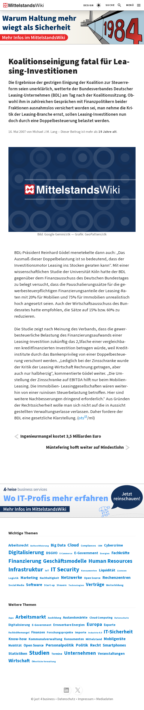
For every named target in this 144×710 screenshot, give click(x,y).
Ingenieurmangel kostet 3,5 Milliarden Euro (60, 436)
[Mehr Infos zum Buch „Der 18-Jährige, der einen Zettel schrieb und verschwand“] (72, 27)
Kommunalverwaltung (45, 639)
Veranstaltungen (111, 653)
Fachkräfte (120, 553)
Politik (82, 645)
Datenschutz (121, 618)
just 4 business (44, 699)
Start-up (49, 585)
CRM (100, 545)
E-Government (86, 553)
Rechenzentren (116, 578)
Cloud (73, 545)
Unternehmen (80, 653)
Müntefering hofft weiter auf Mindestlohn (85, 447)
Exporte (110, 625)
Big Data (58, 545)
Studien (39, 653)
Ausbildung (54, 618)
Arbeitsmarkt (31, 617)
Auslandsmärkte (75, 617)
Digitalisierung (26, 552)
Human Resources (110, 561)
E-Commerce (65, 553)
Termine (56, 654)
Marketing (29, 577)
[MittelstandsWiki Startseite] (22, 5)
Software (34, 585)
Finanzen (38, 632)
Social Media (16, 585)
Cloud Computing (100, 618)
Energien (105, 553)
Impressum (86, 699)
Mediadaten (104, 699)
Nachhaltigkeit (49, 578)
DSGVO (52, 553)
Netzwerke (71, 577)
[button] (113, 5)
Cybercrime (113, 545)
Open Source (92, 578)
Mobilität (15, 645)
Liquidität (107, 570)
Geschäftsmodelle (65, 561)
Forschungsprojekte (60, 633)
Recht (95, 645)
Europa (94, 624)
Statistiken (17, 653)
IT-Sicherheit (118, 631)
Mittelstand (94, 639)
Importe (80, 632)
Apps (11, 618)
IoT (47, 571)
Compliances (88, 545)
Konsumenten (89, 570)
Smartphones (114, 645)
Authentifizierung (39, 545)
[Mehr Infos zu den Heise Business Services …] (72, 500)
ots (81, 418)
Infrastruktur (25, 569)
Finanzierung (24, 561)
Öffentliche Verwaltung (44, 661)
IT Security (65, 569)
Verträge (95, 584)
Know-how (17, 639)
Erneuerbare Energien (69, 625)
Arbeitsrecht (18, 545)
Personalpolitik (60, 645)
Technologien (76, 585)
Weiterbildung (114, 585)
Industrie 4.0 (95, 632)
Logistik (13, 578)
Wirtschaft (19, 660)
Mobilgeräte (115, 639)
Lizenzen (122, 570)
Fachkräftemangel (18, 632)
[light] (92, 5)
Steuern (62, 585)
